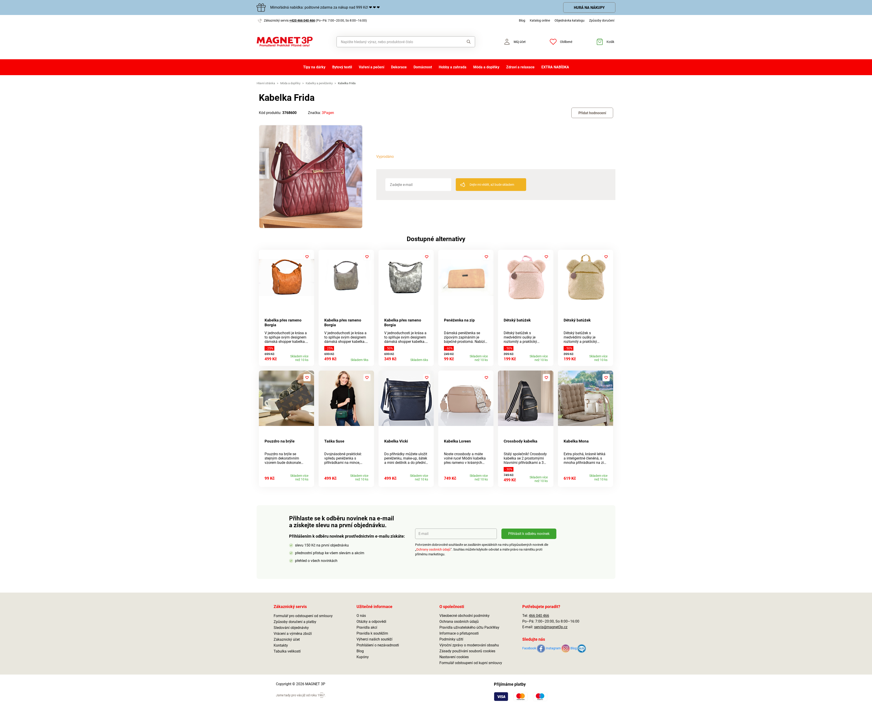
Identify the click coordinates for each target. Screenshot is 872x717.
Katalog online (540, 20)
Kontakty (281, 645)
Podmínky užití (451, 639)
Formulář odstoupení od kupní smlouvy (470, 663)
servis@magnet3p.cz (550, 627)
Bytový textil (342, 67)
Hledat (464, 42)
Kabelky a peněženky (319, 83)
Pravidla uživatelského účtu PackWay (469, 627)
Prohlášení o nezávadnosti (378, 645)
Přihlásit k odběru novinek (529, 534)
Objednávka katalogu (570, 20)
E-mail (424, 534)
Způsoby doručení (601, 20)
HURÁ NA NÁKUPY (589, 7)
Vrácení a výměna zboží (293, 633)
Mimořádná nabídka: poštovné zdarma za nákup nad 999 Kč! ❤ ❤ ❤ (325, 7)
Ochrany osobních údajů (433, 549)
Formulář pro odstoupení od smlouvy (303, 616)
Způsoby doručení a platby (295, 622)
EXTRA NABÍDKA (555, 67)
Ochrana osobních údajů (459, 621)
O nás (361, 615)
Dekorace (399, 67)
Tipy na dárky (314, 67)
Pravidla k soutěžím (372, 633)
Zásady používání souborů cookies (467, 651)
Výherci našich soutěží (374, 639)
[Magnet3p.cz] (285, 42)
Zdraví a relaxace (520, 67)
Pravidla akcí (367, 627)
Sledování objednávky (291, 628)
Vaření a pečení (371, 67)
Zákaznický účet (287, 639)
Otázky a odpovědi (371, 621)
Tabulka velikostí (287, 651)
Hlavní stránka (266, 83)
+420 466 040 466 (302, 20)
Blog (522, 20)
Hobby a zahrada (452, 67)
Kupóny (363, 657)
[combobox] (395, 42)
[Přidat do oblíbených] (307, 256)
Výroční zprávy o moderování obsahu (469, 645)
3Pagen (328, 113)
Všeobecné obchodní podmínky (464, 615)
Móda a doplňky (486, 67)
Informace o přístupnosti (459, 633)
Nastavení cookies (454, 657)
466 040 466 (539, 615)
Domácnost (423, 67)
